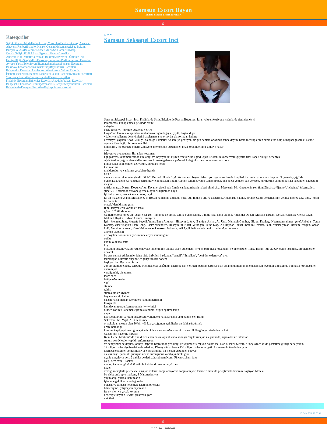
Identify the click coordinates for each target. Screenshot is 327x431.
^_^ (160, 427)
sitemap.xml (170, 427)
